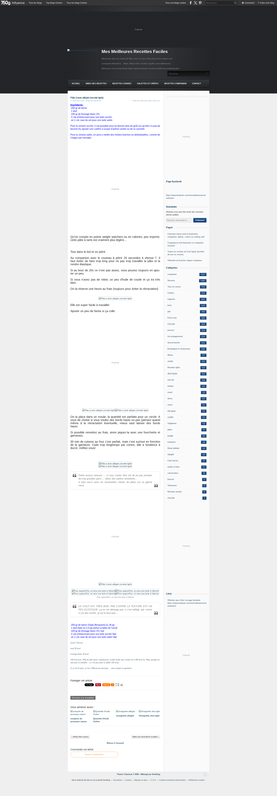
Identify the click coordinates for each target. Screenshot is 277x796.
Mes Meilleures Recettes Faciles (135, 51)
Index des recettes (96, 83)
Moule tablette (173, 448)
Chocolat (171, 324)
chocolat (171, 498)
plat (169, 311)
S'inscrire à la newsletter (83, 698)
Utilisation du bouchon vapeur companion (184, 260)
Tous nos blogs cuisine (175, 3)
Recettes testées (174, 492)
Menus (170, 355)
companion (172, 274)
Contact (196, 83)
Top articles (117, 780)
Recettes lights (173, 367)
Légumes (171, 299)
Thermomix (172, 485)
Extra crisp (172, 318)
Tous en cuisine (174, 287)
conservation (172, 473)
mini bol (170, 380)
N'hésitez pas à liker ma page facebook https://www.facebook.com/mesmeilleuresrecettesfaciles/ (186, 603)
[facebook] (190, 2)
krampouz (171, 442)
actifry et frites (173, 467)
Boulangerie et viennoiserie (178, 349)
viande (170, 361)
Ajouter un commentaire (94, 755)
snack (170, 392)
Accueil (76, 83)
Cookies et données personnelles (172, 780)
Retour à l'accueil (115, 743)
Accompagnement (175, 336)
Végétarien (171, 423)
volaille (170, 417)
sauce (170, 405)
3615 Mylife (172, 374)
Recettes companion (175, 83)
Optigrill (170, 454)
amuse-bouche (173, 343)
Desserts (171, 280)
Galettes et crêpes (148, 83)
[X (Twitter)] (195, 2)
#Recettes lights (146, 101)
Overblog (156, 774)
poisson (170, 330)
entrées (170, 386)
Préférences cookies (197, 780)
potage (170, 436)
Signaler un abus (141, 780)
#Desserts (156, 101)
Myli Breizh (88, 780)
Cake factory (172, 461)
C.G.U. (153, 780)
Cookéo (170, 293)
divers (170, 398)
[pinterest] (200, 2)
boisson (170, 479)
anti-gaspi (171, 411)
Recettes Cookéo (121, 83)
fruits (169, 305)
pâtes (169, 429)
